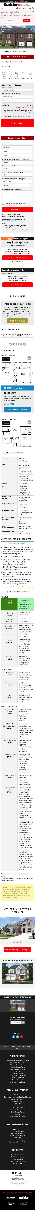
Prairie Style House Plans (17, 1076)
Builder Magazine (17, 1159)
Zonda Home (17, 1163)
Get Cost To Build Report (17, 258)
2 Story (17, 1114)
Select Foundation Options (11, 94)
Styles (13, 1046)
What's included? (7, 87)
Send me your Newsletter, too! (15, 204)
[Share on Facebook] (17, 344)
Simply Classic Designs (17, 1136)
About (29, 1046)
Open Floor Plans (17, 1108)
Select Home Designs (17, 1133)
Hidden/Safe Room (17, 1099)
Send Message (17, 210)
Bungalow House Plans (17, 1063)
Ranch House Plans (17, 1078)
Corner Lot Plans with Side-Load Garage (17, 1097)
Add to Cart (17, 122)
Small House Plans (17, 1112)
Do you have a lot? (8, 166)
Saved (20, 8)
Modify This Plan (17, 321)
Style (7, 62)
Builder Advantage (17, 1157)
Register (25, 8)
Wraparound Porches (17, 1116)
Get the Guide (17, 285)
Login (29, 8)
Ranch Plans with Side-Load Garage (17, 1110)
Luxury (17, 1106)
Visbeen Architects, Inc (17, 1140)
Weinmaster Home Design (17, 1142)
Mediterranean (17, 1073)
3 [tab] (19, 50)
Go (23, 1022)
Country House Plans (17, 1069)
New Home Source (17, 1155)
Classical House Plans (17, 1065)
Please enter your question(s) (12, 189)
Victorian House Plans (17, 1082)
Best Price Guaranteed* (24, 108)
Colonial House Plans (17, 1067)
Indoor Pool (18, 1103)
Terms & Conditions (18, 15)
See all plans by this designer (17, 949)
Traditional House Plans (17, 62)
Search (6, 1046)
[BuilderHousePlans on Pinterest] (21, 1036)
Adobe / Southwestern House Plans (17, 1061)
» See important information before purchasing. (17, 587)
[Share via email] (10, 344)
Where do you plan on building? (13, 179)
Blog (18, 1046)
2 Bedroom (17, 1095)
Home (3, 62)
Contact (17, 1048)
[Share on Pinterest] (24, 344)
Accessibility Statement (17, 1184)
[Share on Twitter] (21, 344)
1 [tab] (13, 50)
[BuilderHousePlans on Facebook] (14, 1036)
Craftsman (17, 1071)
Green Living (17, 1129)
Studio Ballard (17, 1138)
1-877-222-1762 (24, 116)
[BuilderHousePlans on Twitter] (17, 1036)
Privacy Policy (25, 230)
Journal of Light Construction (17, 1161)
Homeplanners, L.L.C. (17, 1131)
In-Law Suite (17, 1101)
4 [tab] (22, 50)
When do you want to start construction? (16, 159)
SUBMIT (26, 21)
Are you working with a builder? (13, 172)
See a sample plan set (17, 543)
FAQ (23, 1046)
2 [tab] (16, 50)
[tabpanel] (17, 37)
